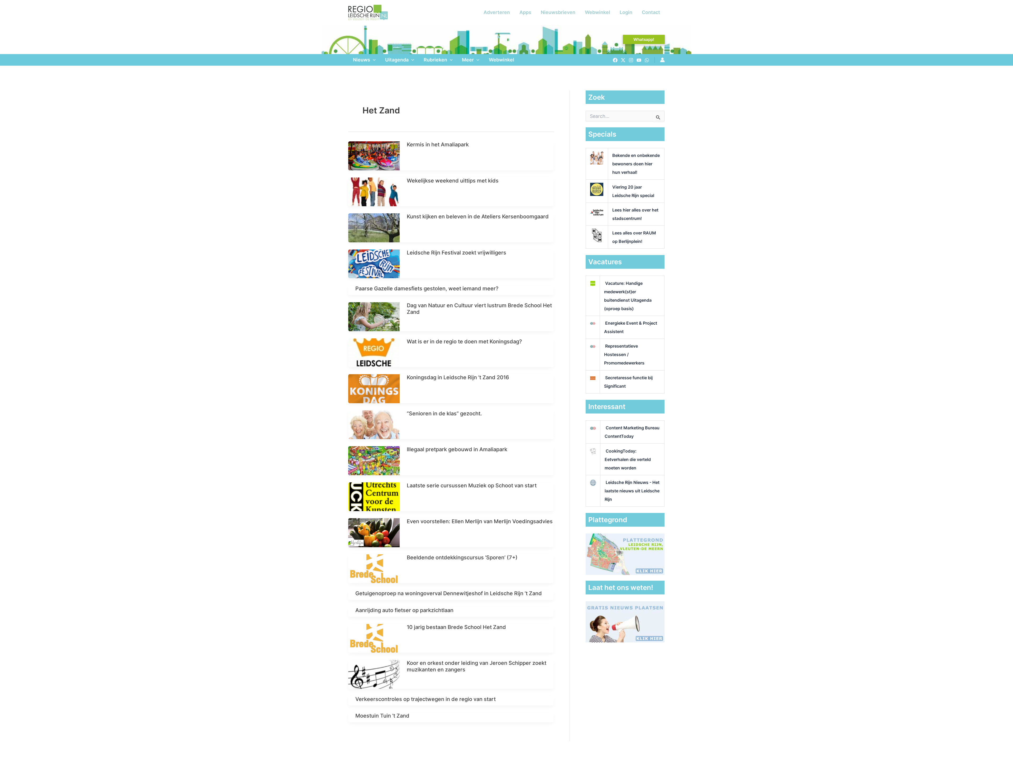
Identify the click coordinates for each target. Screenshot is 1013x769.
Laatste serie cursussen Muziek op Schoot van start (472, 485)
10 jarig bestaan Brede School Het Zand (456, 627)
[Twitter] (623, 60)
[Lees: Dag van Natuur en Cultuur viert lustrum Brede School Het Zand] (374, 316)
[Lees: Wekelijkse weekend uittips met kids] (374, 191)
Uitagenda (397, 60)
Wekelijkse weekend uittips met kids (453, 180)
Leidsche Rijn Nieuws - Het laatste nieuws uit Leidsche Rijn (632, 491)
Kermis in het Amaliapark (438, 144)
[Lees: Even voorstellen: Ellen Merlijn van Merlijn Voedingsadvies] (374, 532)
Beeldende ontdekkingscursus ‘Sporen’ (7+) (462, 557)
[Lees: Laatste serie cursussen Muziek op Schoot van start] (374, 496)
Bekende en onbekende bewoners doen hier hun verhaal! (636, 164)
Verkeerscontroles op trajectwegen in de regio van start (425, 699)
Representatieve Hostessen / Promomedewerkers (624, 354)
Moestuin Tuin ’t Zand (382, 716)
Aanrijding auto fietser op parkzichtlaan (404, 610)
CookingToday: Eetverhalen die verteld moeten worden (628, 459)
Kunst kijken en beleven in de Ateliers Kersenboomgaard (478, 216)
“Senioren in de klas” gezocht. (444, 413)
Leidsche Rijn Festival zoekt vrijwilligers (456, 252)
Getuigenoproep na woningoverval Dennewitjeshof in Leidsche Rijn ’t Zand (448, 593)
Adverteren (497, 12)
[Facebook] (615, 60)
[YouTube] (639, 60)
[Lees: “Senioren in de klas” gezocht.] (374, 424)
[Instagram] (631, 60)
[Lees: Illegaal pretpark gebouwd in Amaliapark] (374, 460)
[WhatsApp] (646, 60)
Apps (525, 12)
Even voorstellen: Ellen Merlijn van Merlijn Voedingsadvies (480, 521)
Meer (468, 60)
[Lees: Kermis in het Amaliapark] (374, 155)
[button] (644, 39)
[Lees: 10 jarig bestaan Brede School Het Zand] (374, 638)
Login (626, 12)
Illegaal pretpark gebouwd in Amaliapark (457, 449)
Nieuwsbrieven (558, 12)
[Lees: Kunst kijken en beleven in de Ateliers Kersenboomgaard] (374, 227)
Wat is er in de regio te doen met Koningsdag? (464, 341)
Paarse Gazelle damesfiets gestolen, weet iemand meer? (427, 288)
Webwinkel (597, 12)
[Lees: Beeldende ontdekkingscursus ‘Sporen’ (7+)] (374, 568)
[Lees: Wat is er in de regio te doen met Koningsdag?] (374, 352)
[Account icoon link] (662, 59)
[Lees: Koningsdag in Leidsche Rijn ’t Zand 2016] (374, 388)
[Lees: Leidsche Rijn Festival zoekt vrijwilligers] (374, 263)
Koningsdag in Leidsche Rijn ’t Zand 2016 (458, 377)
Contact (651, 12)
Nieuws (361, 60)
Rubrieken (435, 60)
